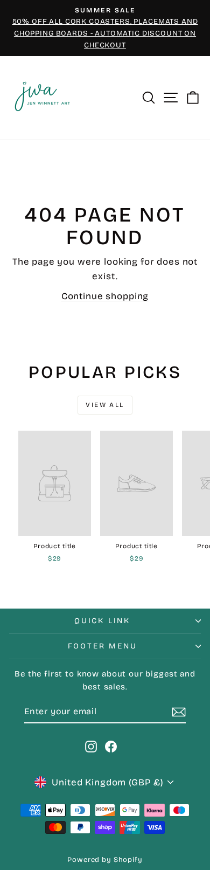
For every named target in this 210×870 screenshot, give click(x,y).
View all (105, 405)
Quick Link (102, 620)
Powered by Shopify (104, 859)
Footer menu (102, 646)
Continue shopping (105, 296)
